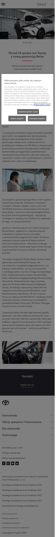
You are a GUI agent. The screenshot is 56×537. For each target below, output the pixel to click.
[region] (27, 99)
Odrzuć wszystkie (17, 118)
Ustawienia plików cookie (28, 112)
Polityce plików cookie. (42, 105)
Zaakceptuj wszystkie (37, 118)
